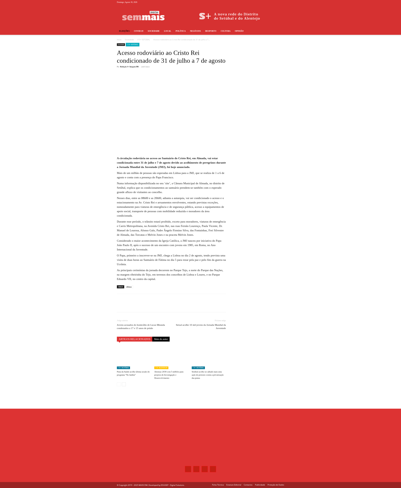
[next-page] (124, 384)
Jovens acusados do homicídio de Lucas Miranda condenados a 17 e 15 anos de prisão (141, 326)
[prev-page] (119, 384)
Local (167, 31)
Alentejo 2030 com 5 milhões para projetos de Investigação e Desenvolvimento (168, 375)
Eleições (124, 31)
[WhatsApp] (161, 79)
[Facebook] (266, 2)
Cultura (225, 31)
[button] (280, 31)
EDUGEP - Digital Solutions (172, 485)
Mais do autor (161, 339)
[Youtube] (281, 2)
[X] (276, 2)
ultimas (129, 287)
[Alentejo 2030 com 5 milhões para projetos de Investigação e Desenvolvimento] (171, 357)
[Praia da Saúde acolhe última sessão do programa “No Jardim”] (134, 357)
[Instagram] (271, 2)
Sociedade (154, 31)
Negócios (195, 31)
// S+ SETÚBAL (143, 39)
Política (181, 31)
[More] (168, 79)
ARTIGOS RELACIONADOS (134, 339)
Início (119, 39)
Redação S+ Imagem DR (129, 67)
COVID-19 (138, 31)
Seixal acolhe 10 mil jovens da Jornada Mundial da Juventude (201, 326)
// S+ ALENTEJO (161, 368)
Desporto (210, 31)
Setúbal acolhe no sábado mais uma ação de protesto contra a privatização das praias (208, 375)
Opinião (239, 31)
